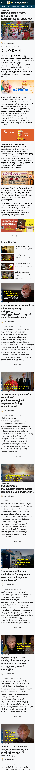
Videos (23, 6)
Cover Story (5, 6)
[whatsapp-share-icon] (2, 51)
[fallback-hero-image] (7, 249)
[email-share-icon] (16, 51)
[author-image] (2, 43)
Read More (17, 365)
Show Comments (17, 236)
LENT (18, 6)
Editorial (13, 6)
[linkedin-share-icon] (13, 51)
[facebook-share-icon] (9, 51)
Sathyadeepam (9, 43)
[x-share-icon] (6, 51)
